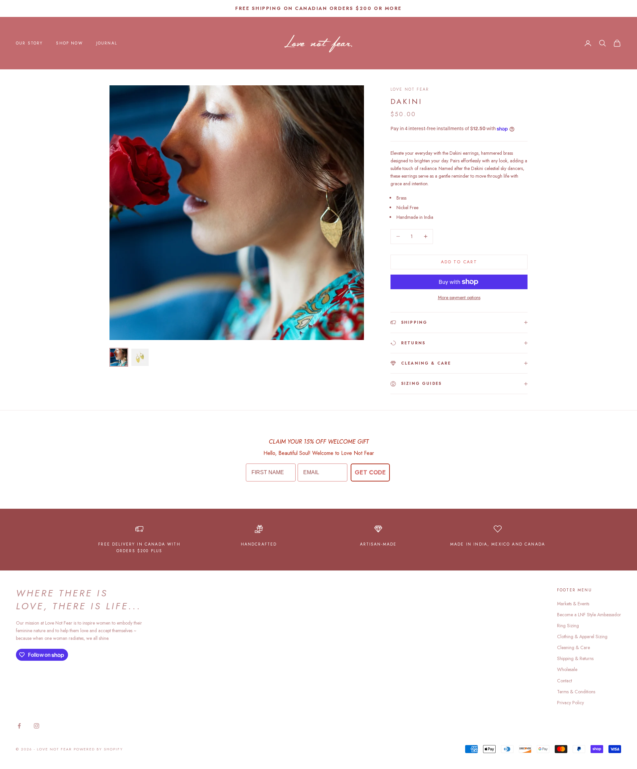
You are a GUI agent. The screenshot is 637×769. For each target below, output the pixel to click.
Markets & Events (573, 603)
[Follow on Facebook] (19, 726)
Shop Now (69, 43)
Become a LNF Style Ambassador (589, 614)
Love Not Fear (409, 89)
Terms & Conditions (576, 691)
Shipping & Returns (575, 658)
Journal (106, 43)
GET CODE (370, 472)
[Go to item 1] (118, 357)
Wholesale (567, 669)
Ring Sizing (568, 625)
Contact (564, 680)
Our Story (29, 43)
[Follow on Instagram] (36, 726)
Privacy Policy (570, 702)
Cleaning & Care (573, 647)
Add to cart (459, 262)
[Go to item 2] (140, 357)
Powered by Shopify (98, 749)
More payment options (459, 297)
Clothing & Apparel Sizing (582, 636)
